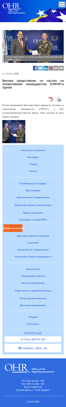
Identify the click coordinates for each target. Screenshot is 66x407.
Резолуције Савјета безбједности (33, 256)
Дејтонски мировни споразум (33, 235)
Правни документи (33, 212)
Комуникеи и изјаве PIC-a (33, 219)
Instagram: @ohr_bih (34, 348)
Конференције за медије (33, 183)
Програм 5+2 (33, 268)
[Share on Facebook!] (35, 67)
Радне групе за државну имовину (33, 290)
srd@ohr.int (36, 386)
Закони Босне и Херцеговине (33, 249)
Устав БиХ (33, 242)
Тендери (33, 316)
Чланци (33, 163)
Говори (33, 170)
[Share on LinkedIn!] (45, 67)
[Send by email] (61, 67)
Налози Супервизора (33, 282)
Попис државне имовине (33, 298)
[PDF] (51, 67)
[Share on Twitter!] (40, 67)
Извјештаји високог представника (33, 204)
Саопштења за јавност (33, 150)
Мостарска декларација (33, 305)
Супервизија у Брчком (33, 275)
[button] (62, 4)
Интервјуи (33, 157)
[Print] (56, 67)
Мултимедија (33, 190)
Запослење (33, 323)
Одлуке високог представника (33, 197)
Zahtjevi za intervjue (12, 228)
